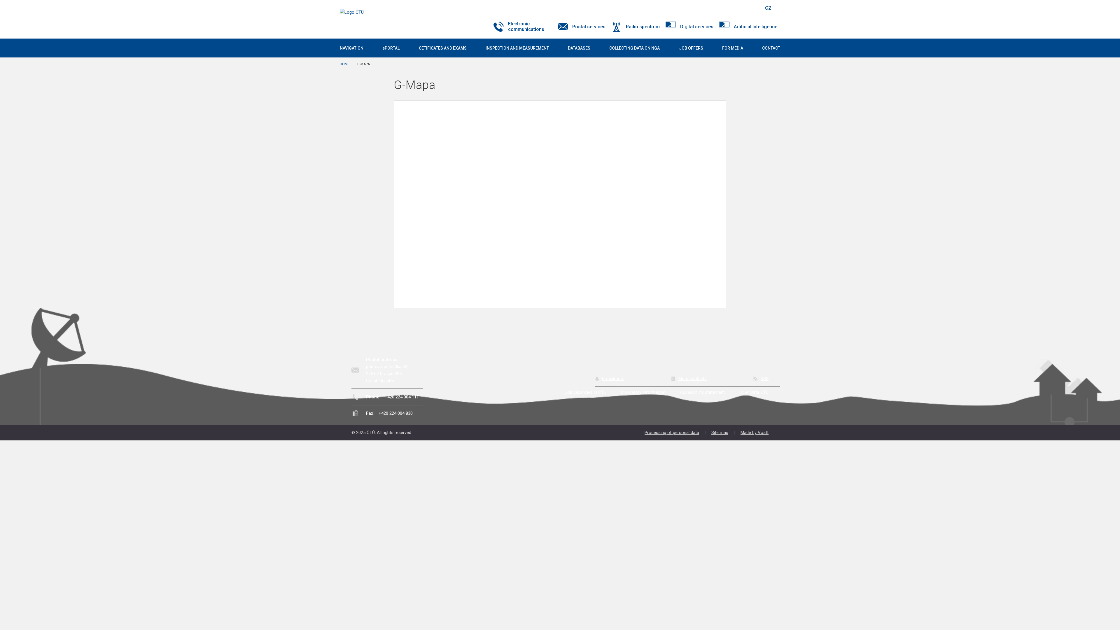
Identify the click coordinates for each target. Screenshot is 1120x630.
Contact (771, 48)
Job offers (691, 48)
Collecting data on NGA (634, 48)
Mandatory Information (643, 392)
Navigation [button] (351, 48)
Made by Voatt (755, 432)
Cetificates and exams (443, 48)
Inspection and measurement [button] (517, 48)
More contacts (692, 378)
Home (345, 64)
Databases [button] (579, 48)
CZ (768, 8)
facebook (718, 8)
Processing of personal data (672, 432)
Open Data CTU (754, 392)
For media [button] (732, 48)
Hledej (753, 8)
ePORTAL (391, 48)
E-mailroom (613, 378)
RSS (765, 378)
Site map (719, 432)
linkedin (739, 8)
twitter (729, 8)
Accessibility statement (702, 392)
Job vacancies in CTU (585, 392)
